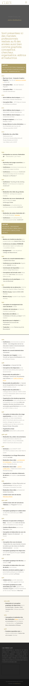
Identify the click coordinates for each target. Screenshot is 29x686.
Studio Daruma (17, 683)
